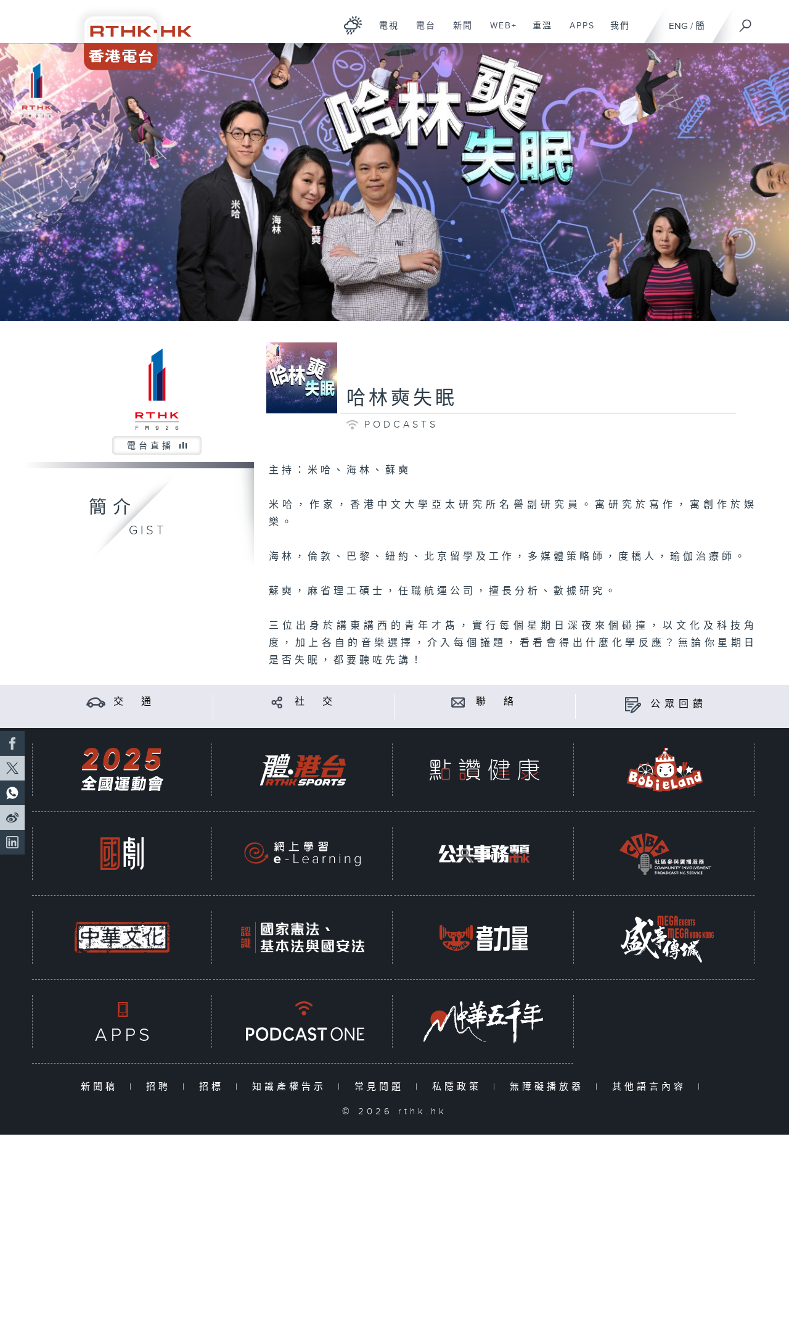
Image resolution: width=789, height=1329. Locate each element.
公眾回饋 (678, 704)
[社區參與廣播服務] (665, 853)
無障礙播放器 (549, 1087)
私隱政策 (459, 1087)
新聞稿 (102, 1087)
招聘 (161, 1087)
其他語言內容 (652, 1087)
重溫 (537, 32)
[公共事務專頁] (484, 853)
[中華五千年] (484, 1021)
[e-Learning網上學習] (303, 853)
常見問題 (381, 1087)
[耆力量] (484, 937)
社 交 (316, 702)
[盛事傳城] (665, 937)
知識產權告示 (292, 1087)
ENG (678, 26)
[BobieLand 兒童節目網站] (665, 769)
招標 (214, 1087)
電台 (421, 32)
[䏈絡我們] (458, 702)
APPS (577, 32)
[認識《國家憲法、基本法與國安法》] (303, 937)
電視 (384, 32)
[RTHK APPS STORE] (122, 1021)
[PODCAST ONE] (303, 1021)
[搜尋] (746, 21)
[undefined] (353, 25)
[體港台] (303, 769)
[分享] (277, 702)
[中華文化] (122, 937)
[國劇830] (122, 853)
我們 (615, 32)
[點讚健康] (484, 769)
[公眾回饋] (633, 704)
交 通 (134, 702)
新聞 (458, 32)
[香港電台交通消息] (96, 702)
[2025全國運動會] (122, 769)
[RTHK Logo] (129, 35)
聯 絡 (497, 702)
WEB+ (499, 32)
